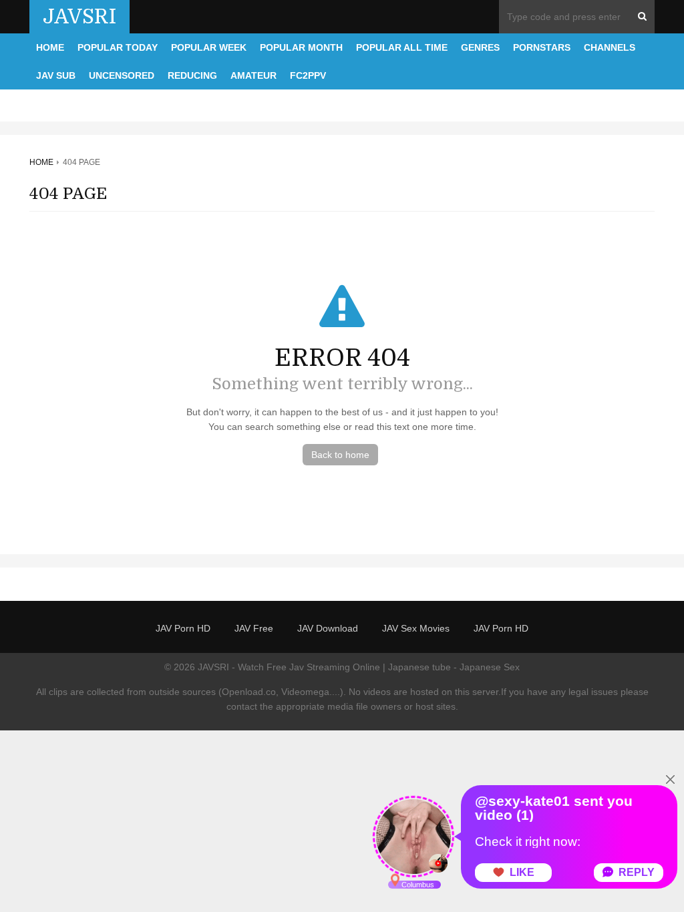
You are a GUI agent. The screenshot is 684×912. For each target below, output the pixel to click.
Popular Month (301, 47)
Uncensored (121, 75)
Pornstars (541, 47)
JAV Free (253, 628)
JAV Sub (55, 75)
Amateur (253, 75)
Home (50, 47)
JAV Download (327, 628)
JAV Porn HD (183, 628)
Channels (609, 47)
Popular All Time (402, 47)
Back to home (340, 454)
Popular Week (208, 47)
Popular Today (117, 47)
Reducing (192, 75)
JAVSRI (79, 17)
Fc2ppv (308, 75)
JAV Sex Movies (416, 628)
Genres (480, 47)
